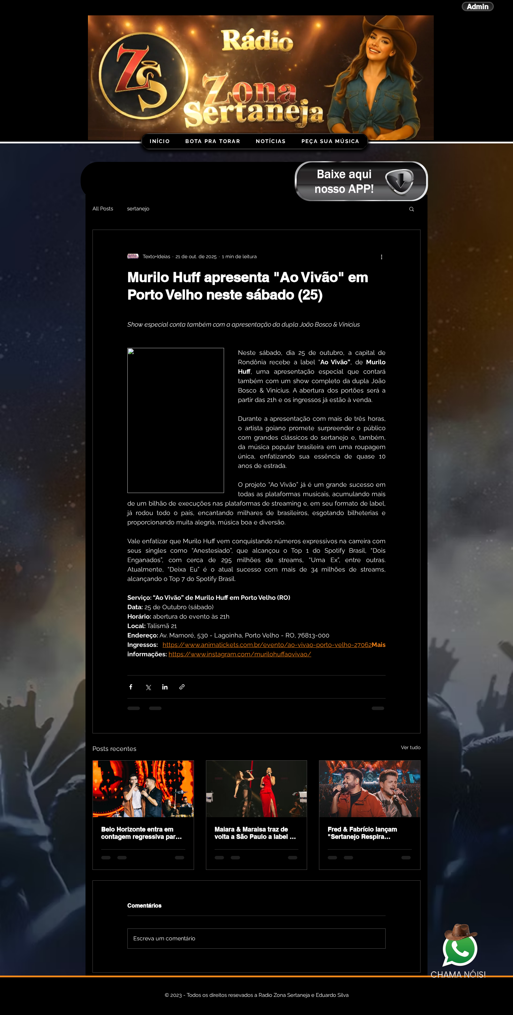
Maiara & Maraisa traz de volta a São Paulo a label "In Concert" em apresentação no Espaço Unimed (256, 833)
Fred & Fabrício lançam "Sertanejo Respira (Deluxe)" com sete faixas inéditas (366, 833)
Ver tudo (411, 747)
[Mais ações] (381, 256)
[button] (411, 208)
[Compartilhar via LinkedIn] (165, 687)
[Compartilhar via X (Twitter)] (147, 687)
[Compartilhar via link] (182, 687)
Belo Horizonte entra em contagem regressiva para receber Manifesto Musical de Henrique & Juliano (140, 833)
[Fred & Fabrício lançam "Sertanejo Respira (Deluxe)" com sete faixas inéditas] (369, 789)
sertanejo (138, 209)
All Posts (102, 209)
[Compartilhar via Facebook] (130, 687)
